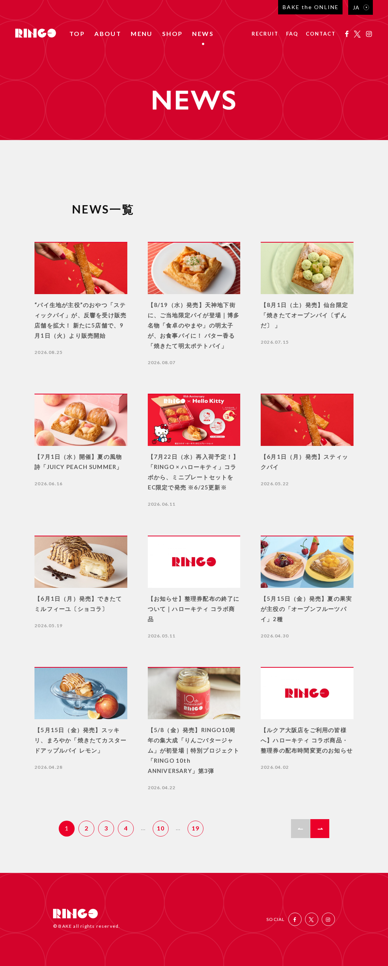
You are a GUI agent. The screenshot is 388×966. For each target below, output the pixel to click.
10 (160, 828)
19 (195, 828)
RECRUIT (265, 34)
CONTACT (321, 34)
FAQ (292, 34)
